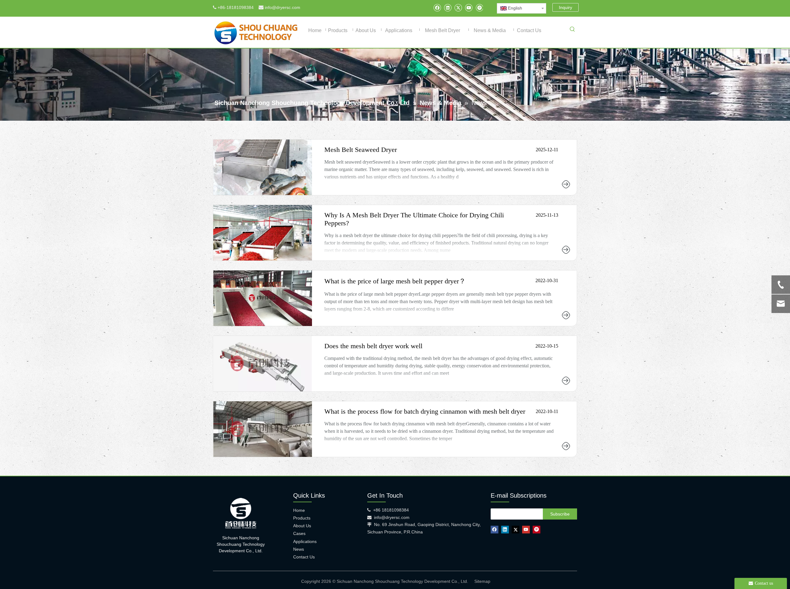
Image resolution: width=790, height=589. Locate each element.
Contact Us (304, 556)
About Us (302, 525)
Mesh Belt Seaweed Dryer (360, 149)
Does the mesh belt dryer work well (373, 346)
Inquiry (565, 7)
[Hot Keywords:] (572, 30)
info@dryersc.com (282, 7)
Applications (305, 541)
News (298, 549)
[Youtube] (468, 7)
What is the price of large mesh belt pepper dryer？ (395, 281)
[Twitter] (458, 7)
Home (299, 510)
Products (301, 518)
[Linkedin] (447, 7)
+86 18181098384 (391, 510)
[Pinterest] (479, 7)
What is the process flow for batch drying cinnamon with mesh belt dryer (424, 411)
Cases (299, 533)
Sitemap (482, 581)
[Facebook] (437, 7)
